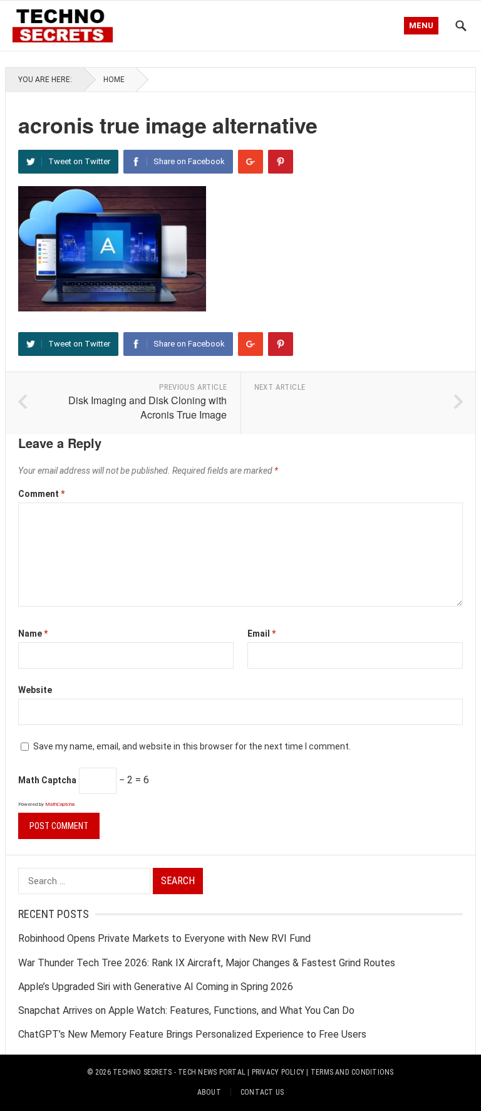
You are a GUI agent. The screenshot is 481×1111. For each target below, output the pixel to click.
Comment (41, 494)
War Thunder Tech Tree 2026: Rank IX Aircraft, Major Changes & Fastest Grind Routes (206, 963)
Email (261, 634)
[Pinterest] (280, 162)
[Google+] (250, 162)
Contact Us (262, 1092)
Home (114, 79)
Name (33, 634)
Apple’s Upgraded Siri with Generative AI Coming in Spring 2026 (155, 987)
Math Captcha (47, 780)
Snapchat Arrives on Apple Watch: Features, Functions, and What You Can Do (186, 1010)
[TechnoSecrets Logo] (66, 24)
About (209, 1092)
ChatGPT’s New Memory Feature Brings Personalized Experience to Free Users (192, 1034)
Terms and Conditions (352, 1072)
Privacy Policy (278, 1072)
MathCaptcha (60, 804)
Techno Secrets (142, 1072)
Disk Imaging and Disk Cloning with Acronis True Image (147, 407)
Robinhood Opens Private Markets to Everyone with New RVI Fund (164, 938)
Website (35, 690)
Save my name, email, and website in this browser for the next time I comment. (192, 746)
